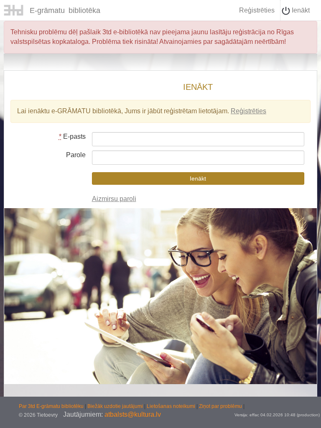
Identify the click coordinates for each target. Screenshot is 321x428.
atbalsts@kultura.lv (132, 414)
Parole (76, 154)
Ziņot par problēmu (220, 406)
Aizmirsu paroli (114, 198)
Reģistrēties (257, 10)
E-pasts (72, 136)
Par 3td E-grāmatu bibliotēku (52, 406)
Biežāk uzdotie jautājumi (115, 406)
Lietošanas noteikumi (171, 406)
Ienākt (300, 10)
